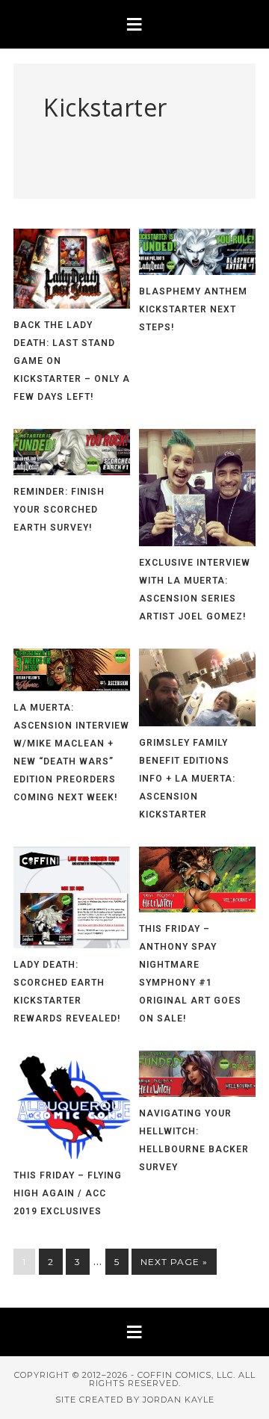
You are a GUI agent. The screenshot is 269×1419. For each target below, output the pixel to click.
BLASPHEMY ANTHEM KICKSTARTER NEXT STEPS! (193, 309)
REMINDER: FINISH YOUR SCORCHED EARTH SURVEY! (59, 509)
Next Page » (174, 1261)
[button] (134, 24)
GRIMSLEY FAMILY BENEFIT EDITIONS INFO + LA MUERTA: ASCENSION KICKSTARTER (187, 779)
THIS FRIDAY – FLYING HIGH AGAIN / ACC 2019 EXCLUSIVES (67, 1193)
